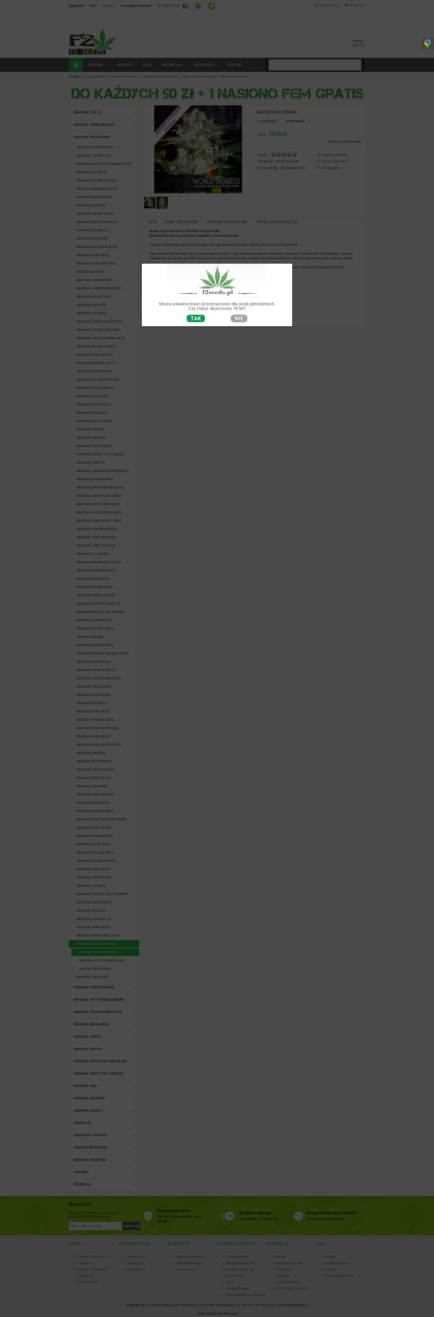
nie (239, 318)
